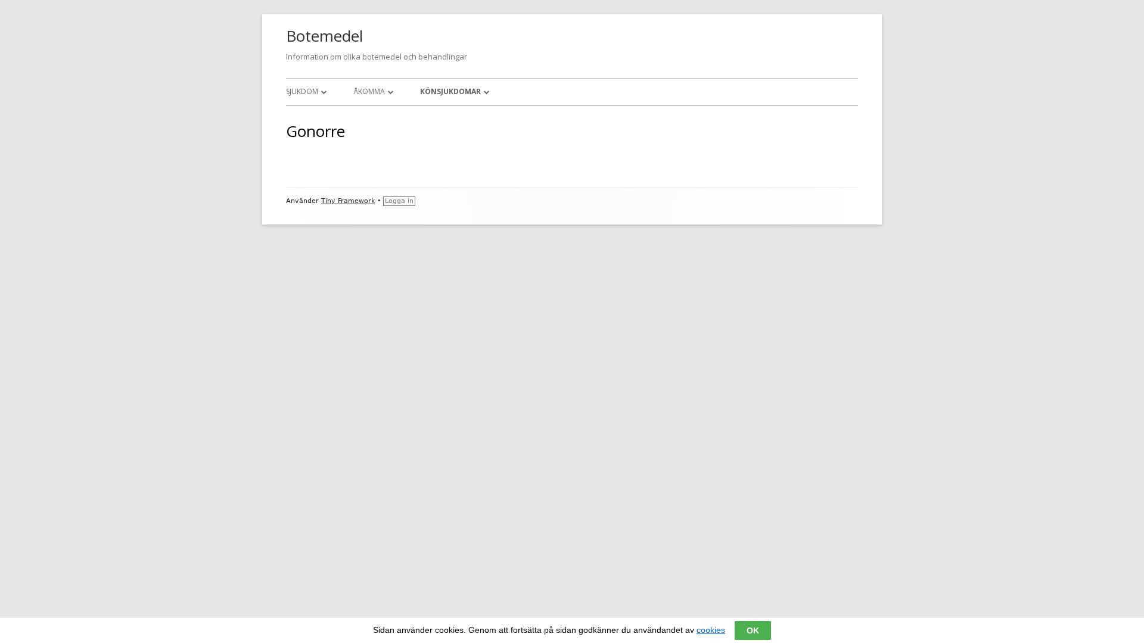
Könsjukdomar (450, 91)
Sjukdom (302, 91)
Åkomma (369, 91)
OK (753, 630)
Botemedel (324, 35)
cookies (711, 630)
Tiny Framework (348, 201)
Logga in (399, 201)
